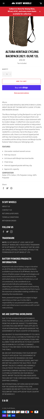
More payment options (21, 93)
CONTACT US (7, 210)
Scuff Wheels (11, 408)
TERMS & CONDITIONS (10, 217)
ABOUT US (6, 206)
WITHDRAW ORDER (9, 220)
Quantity (5, 69)
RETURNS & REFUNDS (10, 213)
